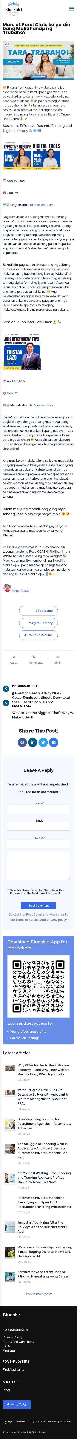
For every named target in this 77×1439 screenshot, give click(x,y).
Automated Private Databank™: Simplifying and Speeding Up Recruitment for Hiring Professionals (44, 1202)
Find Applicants (13, 1369)
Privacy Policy (12, 1337)
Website (39, 838)
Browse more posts (38, 1294)
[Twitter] (43, 742)
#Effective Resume (38, 635)
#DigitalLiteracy (41, 623)
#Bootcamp (44, 611)
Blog (6, 1390)
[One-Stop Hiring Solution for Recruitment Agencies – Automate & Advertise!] (10, 1124)
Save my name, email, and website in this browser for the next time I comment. (37, 892)
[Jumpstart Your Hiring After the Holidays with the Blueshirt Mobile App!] (10, 1227)
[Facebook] (23, 742)
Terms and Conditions (18, 1342)
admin (57, 662)
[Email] (54, 742)
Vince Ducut (20, 591)
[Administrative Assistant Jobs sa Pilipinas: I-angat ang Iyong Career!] (10, 1277)
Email (40, 820)
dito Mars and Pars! (41, 205)
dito (5, 574)
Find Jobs (9, 1351)
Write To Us (19, 1404)
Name (40, 803)
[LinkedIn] (33, 742)
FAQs (6, 1346)
